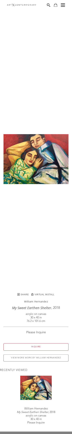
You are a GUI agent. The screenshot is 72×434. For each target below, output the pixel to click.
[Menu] (63, 5)
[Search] (48, 5)
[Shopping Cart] (55, 5)
